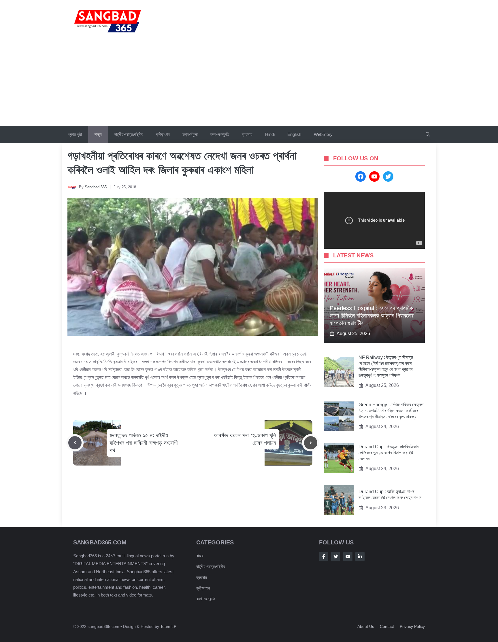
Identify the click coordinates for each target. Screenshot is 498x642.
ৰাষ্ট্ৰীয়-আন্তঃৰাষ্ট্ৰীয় (128, 134)
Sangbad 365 (96, 187)
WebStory (323, 134)
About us (365, 626)
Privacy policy (412, 626)
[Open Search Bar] (427, 134)
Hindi (270, 134)
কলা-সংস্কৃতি (219, 134)
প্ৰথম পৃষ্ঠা (75, 134)
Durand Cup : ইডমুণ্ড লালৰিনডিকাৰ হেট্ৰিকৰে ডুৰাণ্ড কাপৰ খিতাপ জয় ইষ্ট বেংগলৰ (388, 452)
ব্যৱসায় (201, 577)
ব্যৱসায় (247, 134)
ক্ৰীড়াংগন (163, 134)
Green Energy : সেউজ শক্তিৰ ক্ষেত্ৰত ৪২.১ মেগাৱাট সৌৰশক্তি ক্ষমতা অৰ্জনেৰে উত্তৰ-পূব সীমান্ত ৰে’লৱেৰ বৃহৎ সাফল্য (391, 410)
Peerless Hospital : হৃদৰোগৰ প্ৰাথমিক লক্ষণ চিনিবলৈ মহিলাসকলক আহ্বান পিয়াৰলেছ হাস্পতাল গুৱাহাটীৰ (372, 315)
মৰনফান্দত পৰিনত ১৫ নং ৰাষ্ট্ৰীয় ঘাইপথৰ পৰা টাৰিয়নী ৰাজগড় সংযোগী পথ (144, 442)
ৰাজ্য (98, 134)
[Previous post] (75, 442)
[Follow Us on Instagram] (347, 556)
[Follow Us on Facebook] (323, 556)
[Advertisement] (249, 82)
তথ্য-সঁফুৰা (190, 134)
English (294, 134)
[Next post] (310, 442)
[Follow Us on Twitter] (335, 556)
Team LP (168, 626)
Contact (387, 626)
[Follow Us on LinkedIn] (360, 556)
